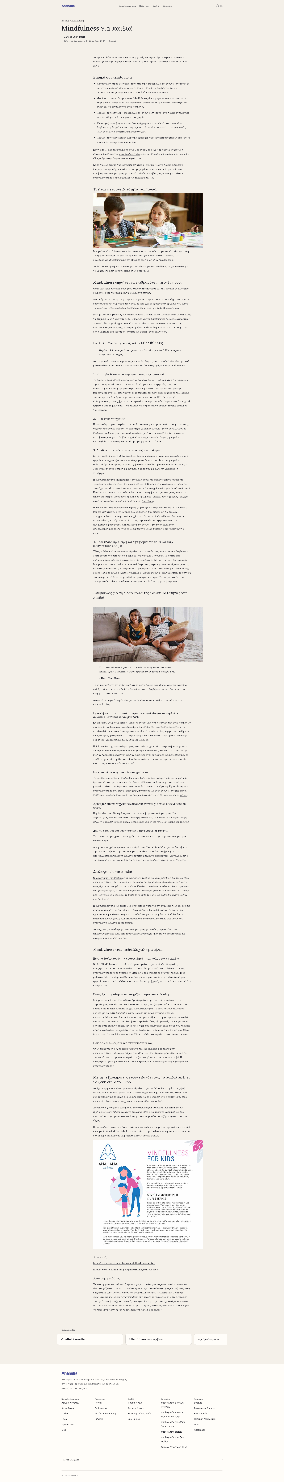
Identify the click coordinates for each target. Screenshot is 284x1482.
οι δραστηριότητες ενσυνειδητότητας (120, 158)
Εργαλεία (167, 6)
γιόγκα (183, 795)
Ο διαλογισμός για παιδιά (107, 878)
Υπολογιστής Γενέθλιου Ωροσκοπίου (173, 1424)
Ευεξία (156, 6)
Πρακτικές (144, 6)
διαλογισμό (147, 786)
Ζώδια (65, 1413)
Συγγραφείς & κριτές (205, 1408)
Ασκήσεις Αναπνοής (105, 1413)
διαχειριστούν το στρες (144, 460)
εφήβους (153, 173)
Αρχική (65, 20)
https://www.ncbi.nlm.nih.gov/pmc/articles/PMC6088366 (125, 1269)
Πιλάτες (99, 1419)
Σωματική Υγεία (136, 1408)
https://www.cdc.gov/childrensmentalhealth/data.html (124, 1263)
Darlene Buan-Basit (74, 36)
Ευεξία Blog (77, 20)
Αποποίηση (199, 1429)
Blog (64, 1429)
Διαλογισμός (101, 1408)
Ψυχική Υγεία (135, 1402)
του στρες (147, 501)
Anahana (68, 6)
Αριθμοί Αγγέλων (70, 1402)
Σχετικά (198, 1402)
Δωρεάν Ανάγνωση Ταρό (174, 1447)
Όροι (196, 1424)
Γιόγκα (98, 1402)
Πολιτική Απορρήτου (205, 1419)
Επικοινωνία (200, 1413)
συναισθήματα (181, 731)
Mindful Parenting (73, 1339)
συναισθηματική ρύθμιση (122, 468)
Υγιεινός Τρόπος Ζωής (139, 1413)
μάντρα (119, 331)
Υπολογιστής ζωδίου (171, 1431)
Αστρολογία (68, 1408)
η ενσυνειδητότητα (129, 154)
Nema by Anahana (127, 6)
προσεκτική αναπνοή (113, 755)
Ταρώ (64, 1419)
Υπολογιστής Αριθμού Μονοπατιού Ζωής (172, 1414)
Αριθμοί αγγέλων (210, 1339)
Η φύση (97, 813)
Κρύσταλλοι (68, 1424)
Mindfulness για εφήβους (146, 1339)
